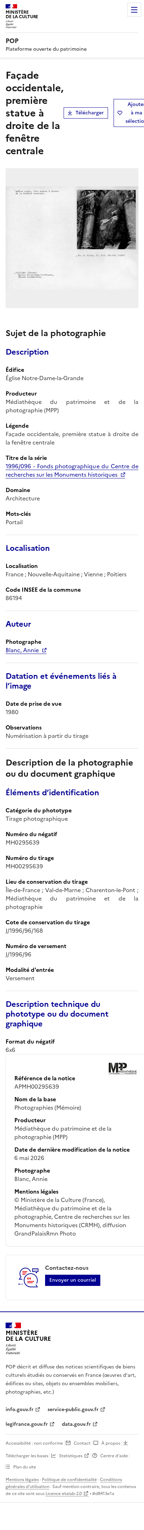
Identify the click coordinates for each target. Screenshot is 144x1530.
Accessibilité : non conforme (34, 1443)
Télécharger (89, 112)
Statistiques (70, 1456)
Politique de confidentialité (69, 1479)
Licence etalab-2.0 (63, 1493)
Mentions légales (22, 1479)
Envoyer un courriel (72, 1280)
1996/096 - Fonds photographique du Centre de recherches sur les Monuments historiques (72, 470)
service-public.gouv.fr (73, 1409)
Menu (134, 10)
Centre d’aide (114, 1456)
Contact (82, 1443)
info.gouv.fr (20, 1409)
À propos (110, 1443)
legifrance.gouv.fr (27, 1424)
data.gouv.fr (76, 1424)
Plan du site (24, 1467)
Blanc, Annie (22, 650)
